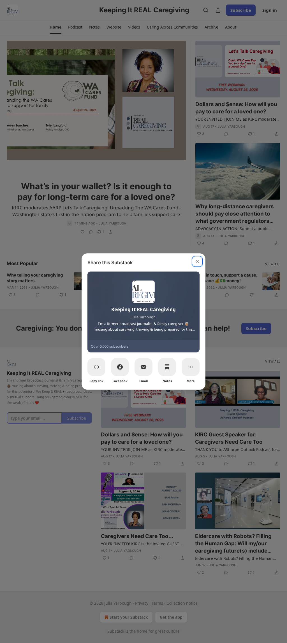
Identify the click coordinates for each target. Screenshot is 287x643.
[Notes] (167, 367)
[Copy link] (96, 367)
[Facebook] (120, 367)
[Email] (143, 367)
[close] (197, 261)
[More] (191, 367)
